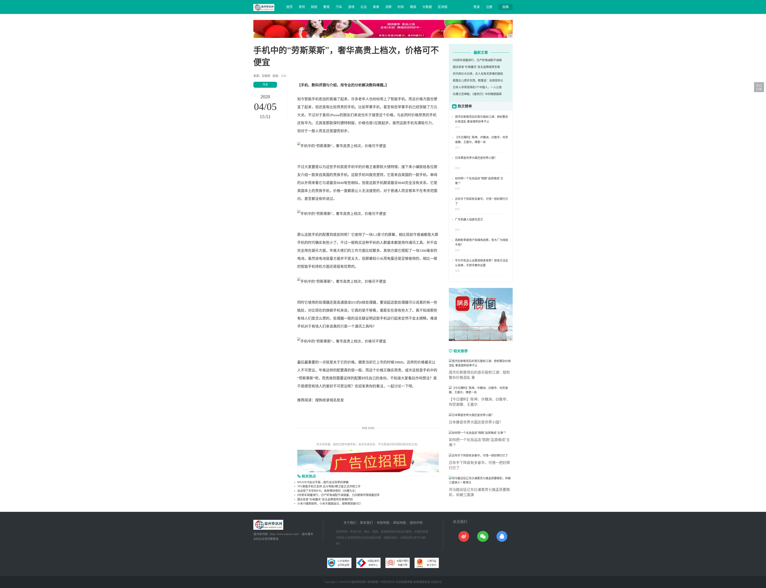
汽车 (339, 7)
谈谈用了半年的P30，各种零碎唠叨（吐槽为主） (327, 490)
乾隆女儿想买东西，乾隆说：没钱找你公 (478, 80)
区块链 (442, 7)
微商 (413, 7)
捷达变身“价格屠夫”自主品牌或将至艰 (476, 66)
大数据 (427, 7)
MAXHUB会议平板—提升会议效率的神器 (322, 482)
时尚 (401, 7)
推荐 (457, 230)
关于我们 (350, 522)
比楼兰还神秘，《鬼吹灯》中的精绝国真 (477, 94)
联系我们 (366, 522)
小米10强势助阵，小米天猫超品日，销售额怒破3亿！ (330, 503)
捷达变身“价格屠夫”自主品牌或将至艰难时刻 (325, 499)
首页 (289, 7)
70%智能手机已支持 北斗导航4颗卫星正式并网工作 (328, 486)
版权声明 (416, 522)
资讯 (302, 7)
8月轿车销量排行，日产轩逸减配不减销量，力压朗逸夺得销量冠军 (338, 494)
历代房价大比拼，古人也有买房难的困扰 (478, 73)
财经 (314, 7)
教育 (326, 7)
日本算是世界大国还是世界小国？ (476, 157)
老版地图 (383, 522)
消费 (388, 7)
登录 (476, 7)
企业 (363, 7)
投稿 (505, 7)
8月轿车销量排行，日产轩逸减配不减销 (477, 60)
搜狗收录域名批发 (329, 400)
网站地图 (399, 522)
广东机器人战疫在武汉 (469, 219)
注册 (489, 7)
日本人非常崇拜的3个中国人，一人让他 (477, 87)
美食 (376, 7)
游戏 (351, 7)
